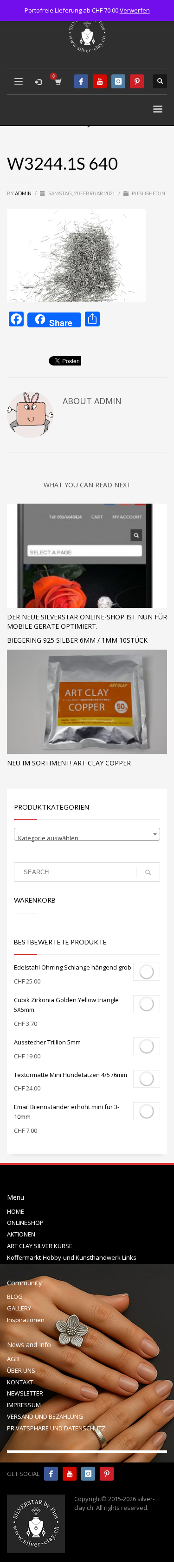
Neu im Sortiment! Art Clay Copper (69, 762)
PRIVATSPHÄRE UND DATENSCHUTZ (56, 1428)
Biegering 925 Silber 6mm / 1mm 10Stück (77, 640)
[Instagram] (118, 81)
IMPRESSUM (24, 1405)
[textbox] (87, 837)
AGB (13, 1359)
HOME (15, 1211)
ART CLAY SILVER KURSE (39, 1246)
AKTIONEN (21, 1234)
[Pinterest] (137, 81)
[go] (148, 872)
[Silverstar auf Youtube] (70, 1474)
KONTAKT (20, 1382)
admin (23, 193)
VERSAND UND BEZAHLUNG (45, 1416)
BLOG (15, 1296)
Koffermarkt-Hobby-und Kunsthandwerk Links (71, 1257)
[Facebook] (81, 81)
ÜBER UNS (21, 1370)
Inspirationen (26, 1320)
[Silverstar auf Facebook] (51, 1474)
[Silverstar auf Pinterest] (107, 1474)
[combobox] (87, 834)
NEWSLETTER (25, 1393)
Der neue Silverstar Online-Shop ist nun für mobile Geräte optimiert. (87, 621)
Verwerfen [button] (135, 10)
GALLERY (19, 1308)
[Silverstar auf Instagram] (88, 1474)
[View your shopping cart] (58, 81)
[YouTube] (100, 81)
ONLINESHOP (25, 1222)
